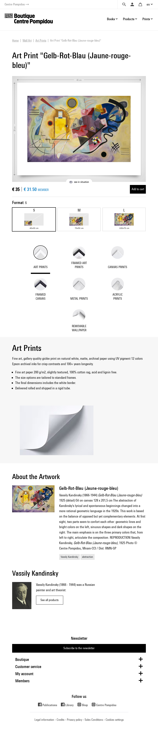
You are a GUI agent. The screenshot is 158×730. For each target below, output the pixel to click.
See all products (49, 600)
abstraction (87, 556)
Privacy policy (74, 720)
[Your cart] (140, 4)
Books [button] (111, 19)
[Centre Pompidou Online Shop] (29, 19)
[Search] (124, 4)
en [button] (148, 4)
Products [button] (128, 19)
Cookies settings (115, 720)
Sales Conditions (94, 720)
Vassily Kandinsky (69, 556)
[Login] (132, 4)
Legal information (44, 720)
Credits (60, 720)
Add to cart (138, 189)
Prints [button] (146, 19)
